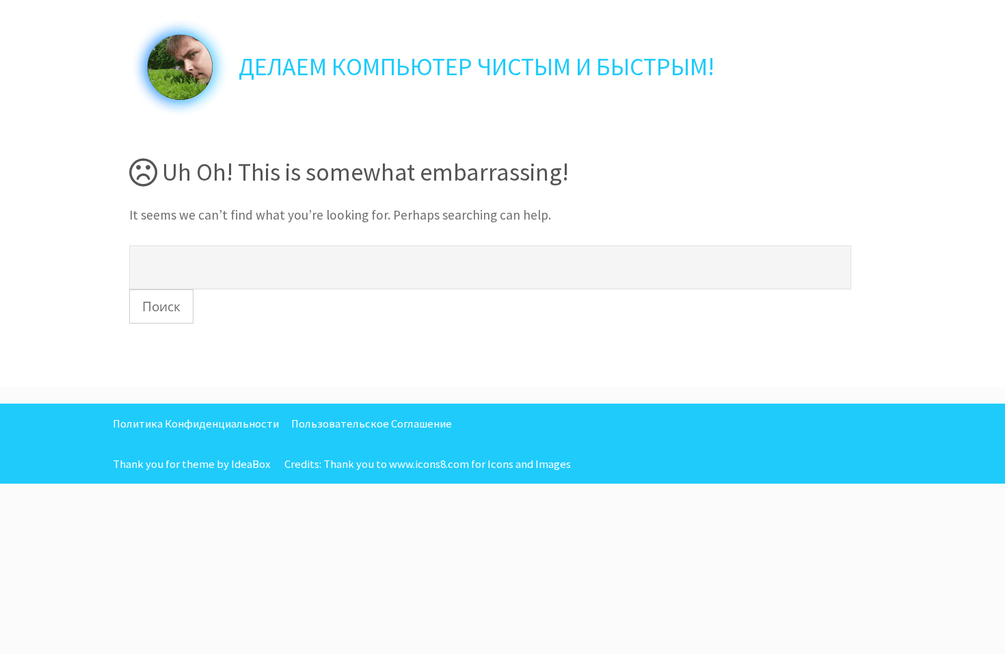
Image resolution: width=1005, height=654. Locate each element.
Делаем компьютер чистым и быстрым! (476, 66)
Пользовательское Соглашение (371, 423)
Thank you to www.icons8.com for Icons (418, 463)
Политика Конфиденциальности (196, 423)
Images (553, 463)
